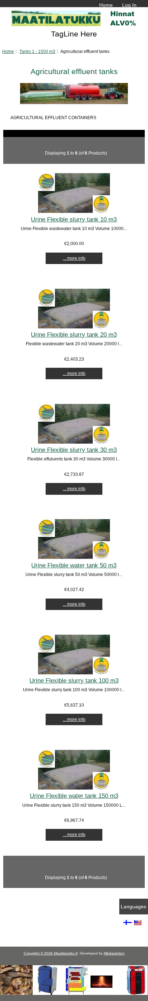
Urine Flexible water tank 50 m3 (73, 565)
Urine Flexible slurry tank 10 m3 (74, 219)
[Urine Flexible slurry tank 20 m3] (74, 326)
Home (106, 5)
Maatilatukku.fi (66, 953)
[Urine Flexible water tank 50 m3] (74, 557)
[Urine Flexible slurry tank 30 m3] (74, 442)
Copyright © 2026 (39, 953)
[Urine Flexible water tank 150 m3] (74, 788)
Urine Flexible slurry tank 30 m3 (74, 449)
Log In (129, 5)
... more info (74, 258)
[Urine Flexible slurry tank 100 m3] (74, 672)
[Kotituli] (74, 993)
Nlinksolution (114, 953)
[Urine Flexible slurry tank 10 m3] (74, 211)
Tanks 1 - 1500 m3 (37, 51)
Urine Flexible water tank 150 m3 (74, 795)
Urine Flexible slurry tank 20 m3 (74, 334)
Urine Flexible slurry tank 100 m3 (74, 680)
